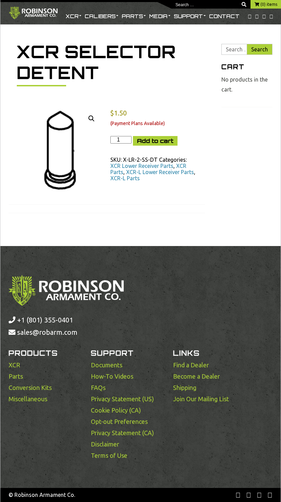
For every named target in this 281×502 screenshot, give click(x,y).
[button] (91, 118)
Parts (132, 16)
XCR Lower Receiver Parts (141, 166)
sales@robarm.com (47, 332)
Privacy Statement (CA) (122, 432)
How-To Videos (112, 376)
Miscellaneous (28, 398)
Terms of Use (109, 455)
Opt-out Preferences (119, 421)
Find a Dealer (191, 365)
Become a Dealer (196, 376)
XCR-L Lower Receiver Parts (160, 172)
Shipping (184, 387)
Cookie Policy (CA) (116, 410)
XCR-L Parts (125, 178)
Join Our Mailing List (201, 398)
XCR (71, 16)
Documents (106, 365)
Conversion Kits (30, 387)
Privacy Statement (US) (122, 398)
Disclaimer (105, 444)
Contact (224, 16)
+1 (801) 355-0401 (44, 320)
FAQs (98, 387)
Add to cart (155, 140)
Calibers (100, 16)
